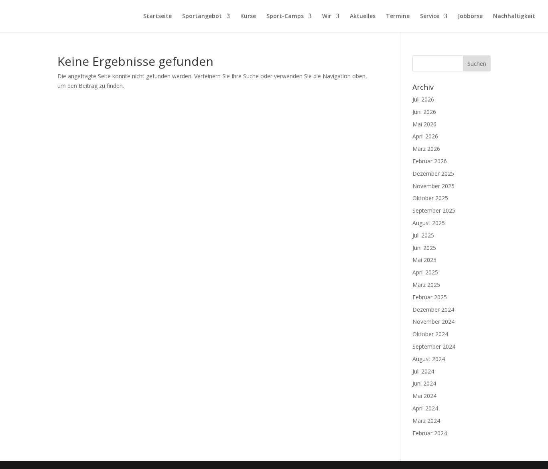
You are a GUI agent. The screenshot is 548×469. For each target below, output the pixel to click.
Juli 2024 (423, 371)
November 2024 (433, 321)
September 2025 (433, 210)
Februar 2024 (429, 433)
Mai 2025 (424, 260)
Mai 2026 (424, 124)
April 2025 (425, 272)
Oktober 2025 (430, 198)
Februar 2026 (429, 161)
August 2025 (428, 223)
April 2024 (425, 408)
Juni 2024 (424, 383)
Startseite (157, 16)
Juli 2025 (423, 235)
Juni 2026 (424, 112)
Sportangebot (202, 16)
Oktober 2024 (430, 334)
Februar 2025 (429, 297)
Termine (398, 16)
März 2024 (426, 420)
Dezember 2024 (433, 309)
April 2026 (425, 136)
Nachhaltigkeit (514, 16)
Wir (326, 16)
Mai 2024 (424, 396)
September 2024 (433, 346)
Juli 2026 (423, 99)
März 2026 (426, 148)
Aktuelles (362, 16)
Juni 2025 (424, 248)
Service (429, 16)
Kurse (248, 16)
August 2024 (428, 359)
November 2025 (433, 186)
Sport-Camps (285, 16)
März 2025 (426, 284)
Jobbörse (470, 16)
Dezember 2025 (433, 173)
